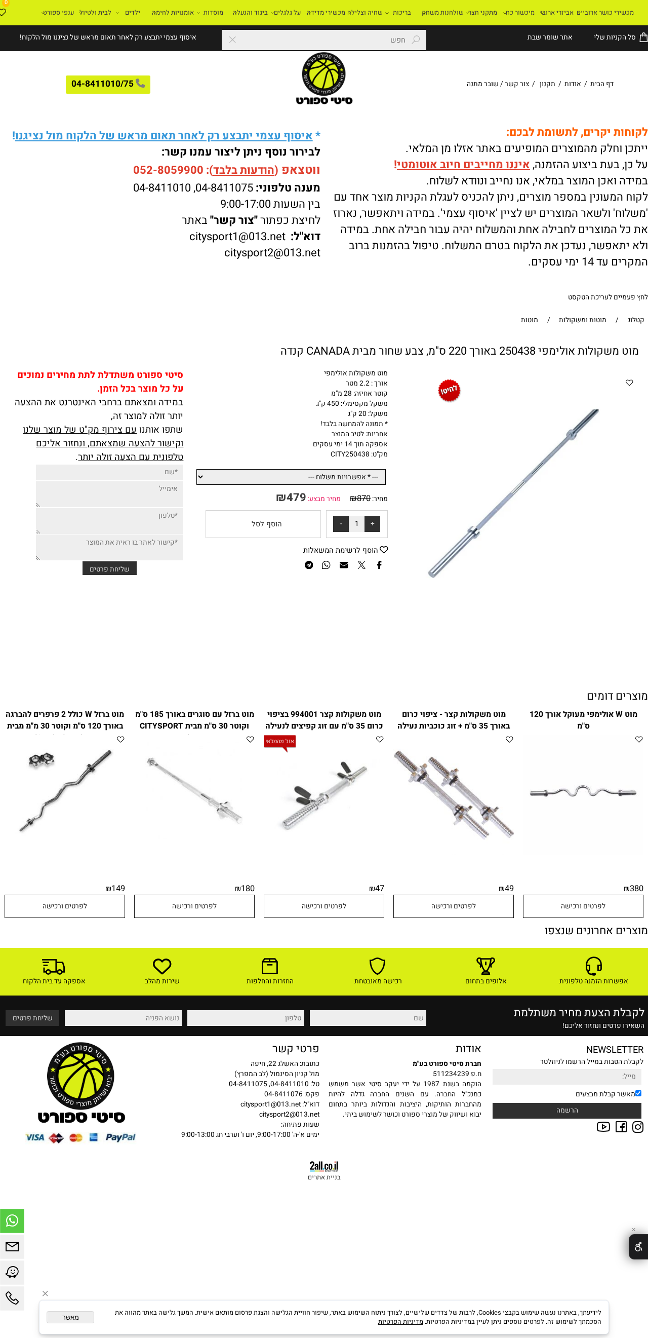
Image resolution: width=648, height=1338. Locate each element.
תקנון (547, 84)
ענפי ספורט (58, 12)
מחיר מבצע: (323, 499)
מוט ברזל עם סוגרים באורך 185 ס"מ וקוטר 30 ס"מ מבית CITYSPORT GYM (194, 726)
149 (118, 889)
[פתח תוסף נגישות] (638, 1246)
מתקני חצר (482, 12)
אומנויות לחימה (173, 12)
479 (296, 497)
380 (636, 889)
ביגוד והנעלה (250, 12)
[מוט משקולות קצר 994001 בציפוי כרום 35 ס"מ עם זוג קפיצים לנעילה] (324, 852)
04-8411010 (162, 188)
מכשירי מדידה (326, 12)
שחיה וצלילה (365, 12)
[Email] (12, 1249)
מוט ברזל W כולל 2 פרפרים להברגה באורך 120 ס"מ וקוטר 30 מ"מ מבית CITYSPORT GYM (65, 726)
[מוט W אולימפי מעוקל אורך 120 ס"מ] (583, 853)
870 (364, 498)
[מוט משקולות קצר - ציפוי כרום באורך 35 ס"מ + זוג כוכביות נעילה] (453, 853)
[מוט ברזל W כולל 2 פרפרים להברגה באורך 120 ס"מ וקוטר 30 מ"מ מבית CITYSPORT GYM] (65, 844)
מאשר (70, 1317)
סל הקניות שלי (614, 37)
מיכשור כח (520, 12)
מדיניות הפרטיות (400, 1321)
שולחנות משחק (443, 12)
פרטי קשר (295, 1049)
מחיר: (379, 499)
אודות (572, 84)
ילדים (132, 12)
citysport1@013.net (237, 236)
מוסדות (213, 12)
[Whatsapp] (12, 1223)
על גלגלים (287, 12)
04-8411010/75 (102, 84)
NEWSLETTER (614, 1050)
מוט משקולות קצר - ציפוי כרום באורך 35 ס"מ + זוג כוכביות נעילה (453, 720)
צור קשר (517, 84)
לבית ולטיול (95, 12)
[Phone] (12, 1301)
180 (248, 889)
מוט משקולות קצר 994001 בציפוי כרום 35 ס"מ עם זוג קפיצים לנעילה (324, 720)
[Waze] (12, 1275)
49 (509, 889)
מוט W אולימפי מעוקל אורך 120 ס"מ (583, 720)
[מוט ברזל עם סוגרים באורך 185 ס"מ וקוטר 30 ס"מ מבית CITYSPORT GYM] (194, 844)
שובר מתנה (483, 84)
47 (379, 889)
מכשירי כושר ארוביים (605, 12)
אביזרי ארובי (557, 12)
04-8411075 (224, 188)
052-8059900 (168, 170)
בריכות (402, 12)
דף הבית (601, 84)
